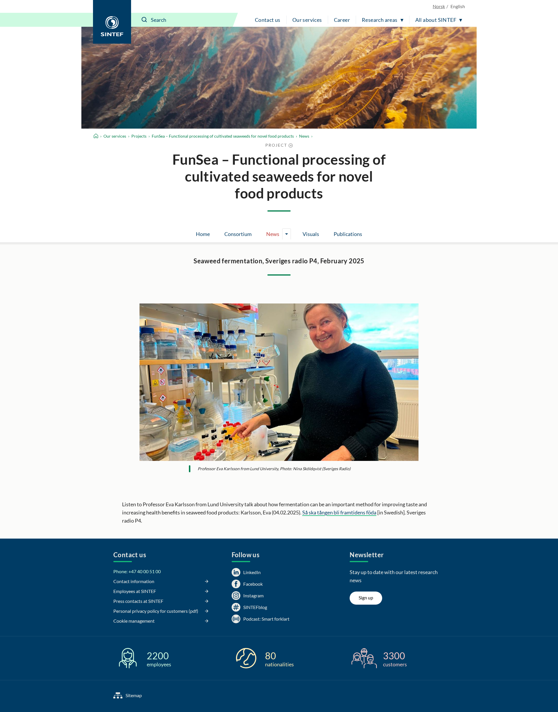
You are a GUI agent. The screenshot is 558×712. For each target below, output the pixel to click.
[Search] (144, 19)
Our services (307, 20)
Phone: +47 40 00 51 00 (137, 571)
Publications (348, 234)
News (304, 136)
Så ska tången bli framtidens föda (339, 512)
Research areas (380, 20)
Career (342, 20)
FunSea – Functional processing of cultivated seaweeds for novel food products (223, 136)
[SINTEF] (112, 22)
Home (203, 234)
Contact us (267, 20)
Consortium (238, 234)
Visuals (311, 234)
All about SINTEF (435, 20)
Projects (138, 136)
